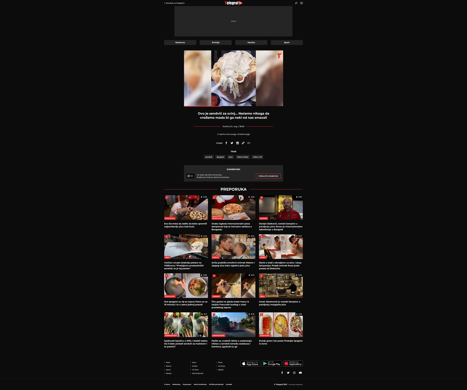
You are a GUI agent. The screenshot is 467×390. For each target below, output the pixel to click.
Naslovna (180, 42)
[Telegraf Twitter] (288, 372)
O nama (167, 384)
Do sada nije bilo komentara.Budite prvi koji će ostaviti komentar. (213, 176)
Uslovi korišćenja (200, 384)
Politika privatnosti (216, 384)
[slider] (233, 106)
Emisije (216, 42)
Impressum (187, 384)
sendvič (208, 157)
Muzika (251, 42)
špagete (220, 157)
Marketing (176, 384)
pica (231, 157)
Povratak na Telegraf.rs (175, 3)
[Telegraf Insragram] (294, 372)
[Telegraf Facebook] (282, 372)
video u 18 (257, 157)
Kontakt (229, 384)
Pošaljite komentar (268, 176)
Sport (287, 42)
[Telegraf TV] (300, 372)
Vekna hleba (242, 157)
